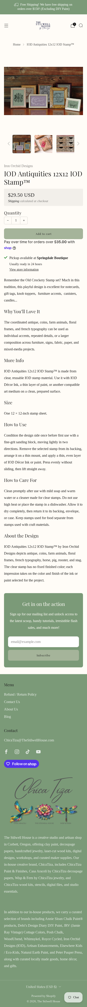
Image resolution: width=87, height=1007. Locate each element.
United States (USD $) (41, 986)
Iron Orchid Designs (18, 166)
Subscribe (43, 655)
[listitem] (43, 7)
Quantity (13, 213)
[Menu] (6, 25)
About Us (11, 709)
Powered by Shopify (43, 996)
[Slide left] (9, 144)
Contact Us (12, 702)
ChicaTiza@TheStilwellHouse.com (29, 740)
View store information (24, 269)
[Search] (81, 25)
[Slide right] (77, 144)
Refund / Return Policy (20, 694)
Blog (7, 717)
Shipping (13, 201)
